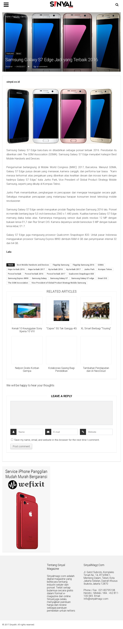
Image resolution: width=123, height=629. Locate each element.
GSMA (101, 265)
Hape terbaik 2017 (36, 269)
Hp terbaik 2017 (73, 269)
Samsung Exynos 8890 (18, 278)
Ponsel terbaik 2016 (34, 274)
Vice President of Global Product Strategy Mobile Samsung (59, 283)
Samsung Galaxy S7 (59, 278)
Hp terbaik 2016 (55, 269)
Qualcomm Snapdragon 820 (81, 274)
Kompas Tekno (105, 269)
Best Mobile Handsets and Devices (33, 265)
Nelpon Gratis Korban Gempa (27, 369)
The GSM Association (18, 283)
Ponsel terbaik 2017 (56, 274)
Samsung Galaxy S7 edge (82, 278)
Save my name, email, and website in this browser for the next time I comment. (57, 439)
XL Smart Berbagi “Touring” (96, 328)
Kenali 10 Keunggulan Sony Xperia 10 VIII (27, 330)
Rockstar (8, 67)
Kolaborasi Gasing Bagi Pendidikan (61, 369)
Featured (15, 17)
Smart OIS (102, 278)
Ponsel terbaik (14, 274)
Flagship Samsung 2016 (83, 265)
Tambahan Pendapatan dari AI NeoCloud (96, 369)
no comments (41, 67)
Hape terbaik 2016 (16, 269)
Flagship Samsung (61, 265)
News (18, 54)
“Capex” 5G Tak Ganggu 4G (61, 328)
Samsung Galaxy (39, 278)
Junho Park (89, 269)
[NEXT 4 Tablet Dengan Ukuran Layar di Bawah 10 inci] (120, 621)
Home (7, 17)
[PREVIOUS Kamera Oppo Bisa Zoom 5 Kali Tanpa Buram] (3, 621)
